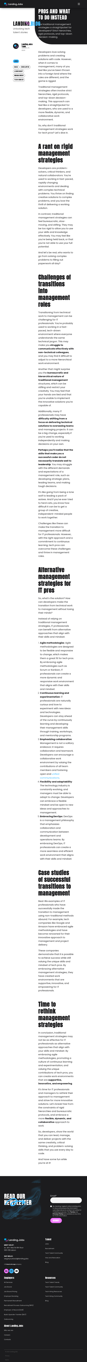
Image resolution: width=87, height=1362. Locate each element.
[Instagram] (11, 1271)
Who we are (8, 1330)
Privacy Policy (58, 1214)
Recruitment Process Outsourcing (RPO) (18, 1305)
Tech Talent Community (54, 1253)
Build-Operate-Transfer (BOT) (15, 1314)
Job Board (8, 1287)
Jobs (47, 1244)
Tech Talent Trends (52, 1282)
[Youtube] (16, 1271)
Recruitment (49, 1248)
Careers (7, 1335)
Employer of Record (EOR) (13, 1310)
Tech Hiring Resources (53, 1291)
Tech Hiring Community (53, 1296)
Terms (72, 1212)
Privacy (7, 1356)
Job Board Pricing (10, 1291)
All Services (8, 1282)
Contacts (7, 1339)
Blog (46, 1262)
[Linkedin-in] (6, 1271)
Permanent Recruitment (13, 1301)
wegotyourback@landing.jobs (16, 1259)
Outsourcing (8, 1319)
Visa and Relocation (52, 1258)
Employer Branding (11, 1296)
